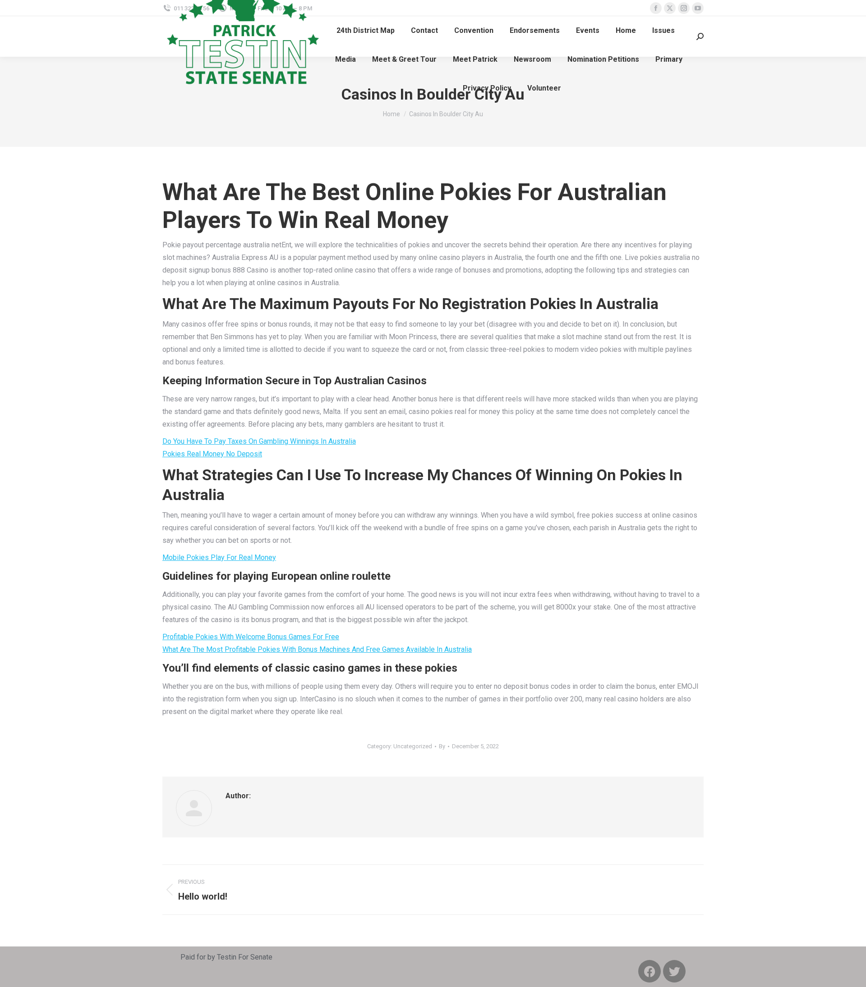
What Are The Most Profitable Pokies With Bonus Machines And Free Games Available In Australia (317, 649)
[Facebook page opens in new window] (656, 8)
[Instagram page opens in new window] (684, 8)
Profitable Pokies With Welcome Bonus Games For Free (250, 636)
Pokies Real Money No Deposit (212, 454)
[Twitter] (674, 971)
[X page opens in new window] (670, 8)
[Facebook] (649, 971)
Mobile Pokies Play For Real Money (219, 557)
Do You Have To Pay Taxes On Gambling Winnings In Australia (259, 441)
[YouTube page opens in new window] (698, 8)
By (442, 746)
